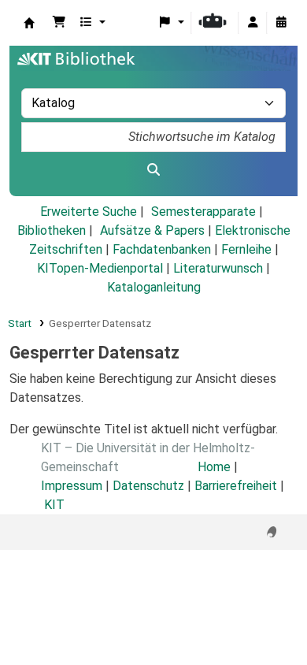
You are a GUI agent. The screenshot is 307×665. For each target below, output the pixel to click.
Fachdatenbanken (162, 249)
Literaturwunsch (218, 268)
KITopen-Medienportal (100, 268)
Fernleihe (246, 249)
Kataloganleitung (154, 287)
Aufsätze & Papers (152, 230)
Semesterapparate (203, 211)
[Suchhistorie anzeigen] (281, 23)
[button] (59, 23)
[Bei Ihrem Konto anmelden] (252, 23)
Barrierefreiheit (235, 485)
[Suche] (153, 170)
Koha (29, 22)
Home (214, 466)
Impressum (71, 485)
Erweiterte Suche (88, 211)
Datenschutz (148, 485)
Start (19, 323)
